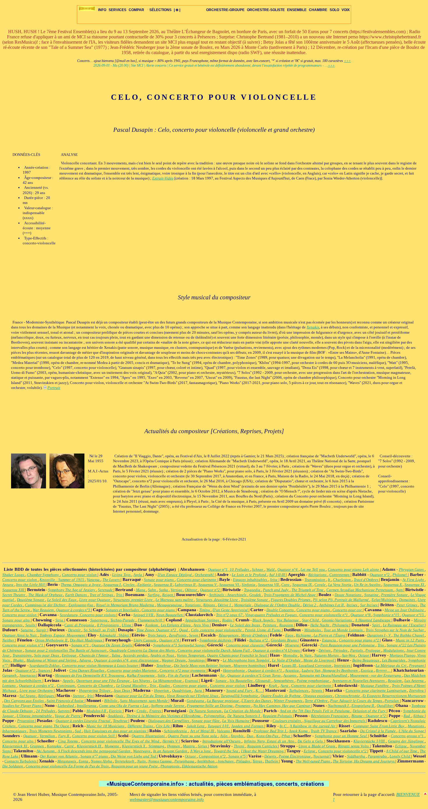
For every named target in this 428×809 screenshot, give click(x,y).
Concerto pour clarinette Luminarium (376, 690)
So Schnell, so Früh (100, 630)
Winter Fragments (288, 700)
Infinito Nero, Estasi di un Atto (270, 741)
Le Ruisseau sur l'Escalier (404, 625)
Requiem (286, 625)
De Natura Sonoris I (244, 716)
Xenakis (313, 327)
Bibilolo (111, 700)
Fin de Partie (179, 675)
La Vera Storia (340, 584)
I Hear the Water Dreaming (263, 751)
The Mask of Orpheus (45, 595)
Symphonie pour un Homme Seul (341, 736)
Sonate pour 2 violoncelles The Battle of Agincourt (66, 650)
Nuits (141, 761)
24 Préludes (46, 711)
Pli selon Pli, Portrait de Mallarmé (341, 600)
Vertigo (177, 590)
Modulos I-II (96, 711)
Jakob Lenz (196, 726)
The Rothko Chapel (409, 635)
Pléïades (243, 761)
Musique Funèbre (375, 685)
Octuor (364, 655)
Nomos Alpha (102, 761)
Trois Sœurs (157, 635)
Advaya (85, 660)
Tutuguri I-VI (218, 726)
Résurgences (229, 635)
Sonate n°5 (237, 756)
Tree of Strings (102, 595)
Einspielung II (363, 705)
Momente (112, 746)
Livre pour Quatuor (95, 600)
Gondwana (196, 700)
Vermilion (48, 736)
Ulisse (127, 625)
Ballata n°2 (259, 640)
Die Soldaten (13, 766)
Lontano (9, 685)
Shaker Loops (13, 574)
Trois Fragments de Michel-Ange (290, 595)
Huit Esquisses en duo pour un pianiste (116, 731)
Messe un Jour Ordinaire (405, 610)
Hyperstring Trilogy (95, 690)
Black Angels (263, 620)
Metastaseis (67, 761)
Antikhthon (206, 761)
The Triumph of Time (308, 590)
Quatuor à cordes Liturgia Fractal (83, 721)
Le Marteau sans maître (174, 600)
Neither (8, 640)
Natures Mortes (327, 655)
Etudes (165, 685)
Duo (250, 736)
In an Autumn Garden (170, 751)
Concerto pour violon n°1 (23, 645)
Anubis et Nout (162, 655)
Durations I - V (379, 635)
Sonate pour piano (159, 579)
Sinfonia (249, 584)
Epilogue (69, 655)
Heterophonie (234, 670)
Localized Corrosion (315, 665)
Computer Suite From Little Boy (379, 726)
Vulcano (224, 731)
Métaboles (313, 630)
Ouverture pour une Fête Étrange (103, 680)
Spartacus (28, 675)
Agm (400, 590)
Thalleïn (272, 761)
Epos (289, 635)
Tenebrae (164, 665)
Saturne (27, 630)
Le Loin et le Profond (249, 574)
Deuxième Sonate (31, 600)
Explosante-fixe (81, 605)
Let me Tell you (313, 569)
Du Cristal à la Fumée (378, 731)
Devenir (75, 630)
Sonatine (371, 595)
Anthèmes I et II (331, 605)
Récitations (318, 574)
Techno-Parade (123, 620)
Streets (317, 690)
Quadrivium (182, 690)
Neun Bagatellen (170, 615)
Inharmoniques (14, 731)
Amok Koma (299, 731)
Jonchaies (225, 761)
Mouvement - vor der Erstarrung (376, 675)
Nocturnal (321, 756)
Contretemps (340, 574)
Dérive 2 (310, 605)
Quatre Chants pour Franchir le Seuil (237, 655)
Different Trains (141, 726)
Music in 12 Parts (410, 640)
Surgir (41, 630)
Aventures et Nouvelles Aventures (359, 680)
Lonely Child (400, 756)
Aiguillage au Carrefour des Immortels (335, 721)
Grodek (255, 595)
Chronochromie (348, 696)
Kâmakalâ (108, 635)
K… (259, 690)
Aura (284, 685)
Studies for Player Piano (22, 705)
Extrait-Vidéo (163, 178)
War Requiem (43, 610)
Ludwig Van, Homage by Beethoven (330, 670)
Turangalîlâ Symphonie (240, 696)
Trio (119, 595)
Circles (129, 584)
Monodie (290, 655)
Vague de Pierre (68, 716)
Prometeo (243, 705)
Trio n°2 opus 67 (229, 615)
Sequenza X (393, 584)
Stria (59, 620)
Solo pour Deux (47, 655)
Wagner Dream (174, 660)
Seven (194, 635)
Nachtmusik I (339, 705)
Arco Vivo (201, 625)
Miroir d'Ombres (254, 635)
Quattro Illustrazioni (149, 736)
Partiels (357, 650)
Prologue (373, 650)
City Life (163, 726)
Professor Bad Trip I (270, 731)
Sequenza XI (414, 584)
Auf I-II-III (277, 574)
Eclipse (401, 746)
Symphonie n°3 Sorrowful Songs (179, 645)
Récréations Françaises (330, 716)
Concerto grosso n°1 (408, 736)
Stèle (162, 675)
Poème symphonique (313, 680)
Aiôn (224, 736)
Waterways (142, 751)
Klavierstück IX (89, 746)
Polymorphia (215, 716)
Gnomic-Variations (337, 620)
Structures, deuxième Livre (217, 600)
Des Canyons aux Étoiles (24, 700)
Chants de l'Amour (94, 655)
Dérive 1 (225, 605)
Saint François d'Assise (66, 700)
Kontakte (55, 746)
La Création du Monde (243, 711)
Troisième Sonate (255, 600)
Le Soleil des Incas (245, 625)
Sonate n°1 (80, 645)
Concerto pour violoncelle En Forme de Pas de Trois (67, 766)
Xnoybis (238, 736)
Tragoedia (252, 590)
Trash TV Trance (324, 731)
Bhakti (18, 660)
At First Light (413, 579)
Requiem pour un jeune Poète (135, 766)
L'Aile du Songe (412, 731)
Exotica (367, 670)
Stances (44, 670)
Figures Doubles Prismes (291, 600)
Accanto (290, 675)
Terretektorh (125, 761)
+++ (347, 61)
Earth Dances (76, 595)
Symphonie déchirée (216, 640)
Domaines (407, 600)
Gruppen (37, 746)
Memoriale (243, 605)
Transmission (315, 579)
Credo (142, 711)
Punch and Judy (276, 590)
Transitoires (22, 655)
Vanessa (93, 579)
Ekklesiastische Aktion (199, 766)
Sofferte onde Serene (168, 705)
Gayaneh (9, 675)
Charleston (342, 579)
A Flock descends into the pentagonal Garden (94, 751)
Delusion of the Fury (370, 711)
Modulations (393, 650)
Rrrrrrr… (383, 670)
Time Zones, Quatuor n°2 (157, 630)
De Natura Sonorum (205, 711)
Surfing (154, 595)
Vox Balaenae (288, 620)
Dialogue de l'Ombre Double (277, 605)
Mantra (189, 746)
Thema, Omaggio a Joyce (81, 584)
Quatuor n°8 (361, 615)
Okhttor (191, 590)
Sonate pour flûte (206, 721)
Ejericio (116, 711)
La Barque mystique (223, 700)
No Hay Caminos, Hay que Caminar (282, 705)
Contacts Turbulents (20, 761)
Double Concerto (280, 610)
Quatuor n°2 (380, 574)
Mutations (416, 726)
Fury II (64, 736)
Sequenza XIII (13, 590)
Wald (271, 569)
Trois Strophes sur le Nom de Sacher (395, 630)
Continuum (66, 685)
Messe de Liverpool (319, 660)
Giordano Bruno (284, 640)
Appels (69, 680)
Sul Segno (28, 696)
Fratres (155, 711)
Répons (209, 605)
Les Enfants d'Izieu (176, 625)
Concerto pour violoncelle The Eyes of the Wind (120, 741)
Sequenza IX (302, 584)
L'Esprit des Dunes (256, 700)
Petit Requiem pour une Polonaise (348, 645)
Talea (116, 655)
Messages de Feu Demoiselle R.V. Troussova (90, 675)
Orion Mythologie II (51, 640)
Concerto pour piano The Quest (44, 726)
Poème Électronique (295, 756)
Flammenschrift (151, 620)
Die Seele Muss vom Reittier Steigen (203, 665)
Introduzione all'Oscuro (222, 741)
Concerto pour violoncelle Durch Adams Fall (214, 650)
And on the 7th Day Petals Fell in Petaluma (315, 711)
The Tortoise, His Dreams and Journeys (364, 761)
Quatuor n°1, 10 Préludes (229, 569)
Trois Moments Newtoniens (51, 731)
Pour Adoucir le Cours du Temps (356, 700)
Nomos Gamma (160, 761)
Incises (352, 605)
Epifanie (144, 584)
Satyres (64, 711)
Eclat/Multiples (384, 600)
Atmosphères (284, 680)
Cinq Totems (68, 741)
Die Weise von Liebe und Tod (134, 756)
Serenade (106, 590)
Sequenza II (163, 584)
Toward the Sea (226, 751)
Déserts (270, 756)
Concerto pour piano (159, 610)
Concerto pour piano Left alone (354, 569)
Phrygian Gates (412, 569)
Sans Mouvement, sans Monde (144, 700)
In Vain (306, 655)
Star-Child (311, 620)
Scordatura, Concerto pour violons (88, 615)
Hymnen (174, 746)
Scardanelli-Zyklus (44, 665)
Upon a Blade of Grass (317, 746)
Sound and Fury (240, 690)
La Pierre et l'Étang (330, 635)
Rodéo (228, 620)
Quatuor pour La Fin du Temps (140, 696)
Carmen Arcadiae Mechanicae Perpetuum (360, 590)
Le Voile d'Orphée (286, 660)
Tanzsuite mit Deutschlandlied (323, 675)
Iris (90, 696)
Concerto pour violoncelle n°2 (343, 751)
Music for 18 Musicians (105, 726)
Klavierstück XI (15, 746)
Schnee (258, 569)
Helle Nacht (320, 625)
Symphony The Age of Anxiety (72, 590)
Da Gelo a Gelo (311, 741)
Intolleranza (87, 705)
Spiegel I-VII (143, 615)
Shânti (124, 635)
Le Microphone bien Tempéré (246, 660)
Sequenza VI (229, 584)
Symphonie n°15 (386, 615)
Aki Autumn (46, 751)
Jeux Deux (122, 690)
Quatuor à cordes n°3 (73, 610)
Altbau (419, 716)
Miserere (292, 645)
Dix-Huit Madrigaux (86, 640)
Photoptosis (170, 766)
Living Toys (121, 574)
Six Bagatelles (241, 680)
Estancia (329, 640)
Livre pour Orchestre (37, 690)
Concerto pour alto (18, 741)
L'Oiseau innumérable (35, 716)
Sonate (221, 680)
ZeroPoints (178, 635)
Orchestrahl (205, 574)
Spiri (376, 625)
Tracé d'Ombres (366, 579)
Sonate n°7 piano (94, 756)
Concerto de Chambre (95, 685)
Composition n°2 (213, 756)
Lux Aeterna (414, 680)
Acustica (292, 670)
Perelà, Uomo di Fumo (263, 630)
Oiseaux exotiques (318, 696)
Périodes (340, 650)
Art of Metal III (202, 731)
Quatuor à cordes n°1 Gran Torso (254, 675)
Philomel (400, 574)
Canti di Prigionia (79, 625)
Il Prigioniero (108, 625)
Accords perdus (135, 655)
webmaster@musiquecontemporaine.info (167, 799)
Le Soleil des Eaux (62, 600)
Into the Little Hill (31, 584)
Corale (320, 584)
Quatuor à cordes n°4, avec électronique (127, 660)
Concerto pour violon (80, 574)
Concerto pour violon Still (94, 736)
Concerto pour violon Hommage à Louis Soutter (100, 665)
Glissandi (263, 680)
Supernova (99, 620)
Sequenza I (112, 584)
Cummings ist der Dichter (45, 605)
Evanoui (192, 680)
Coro (285, 584)
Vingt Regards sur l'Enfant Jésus (193, 696)
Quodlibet (385, 705)
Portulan (392, 700)
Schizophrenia (176, 731)
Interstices (342, 665)
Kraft (273, 685)
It (329, 579)
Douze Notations (348, 595)
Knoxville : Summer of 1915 (62, 579)
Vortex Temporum (191, 655)
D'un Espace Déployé (175, 574)
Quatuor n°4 (287, 569)
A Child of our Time (402, 751)
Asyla (138, 574)
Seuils (30, 625)
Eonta (84, 761)
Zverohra (417, 690)
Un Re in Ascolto (368, 584)
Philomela (340, 625)
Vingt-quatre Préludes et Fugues (271, 615)
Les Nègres (142, 680)
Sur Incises (369, 605)
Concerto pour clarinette (197, 579)
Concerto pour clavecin (245, 645)
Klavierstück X (134, 746)
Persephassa (184, 761)
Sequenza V (207, 584)
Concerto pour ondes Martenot (132, 670)
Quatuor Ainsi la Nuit (20, 635)
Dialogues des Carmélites (169, 721)
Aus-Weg (349, 655)
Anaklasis (116, 716)
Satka (164, 590)
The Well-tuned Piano (313, 761)
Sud (78, 731)
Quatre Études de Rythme (281, 696)
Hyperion (162, 690)
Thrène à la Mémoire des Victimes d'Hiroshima (164, 716)
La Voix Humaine (236, 721)
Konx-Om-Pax (268, 736)
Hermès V (170, 741)
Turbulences (299, 690)
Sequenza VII (269, 584)
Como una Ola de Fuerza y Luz (124, 705)
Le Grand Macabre (132, 685)
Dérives (325, 650)
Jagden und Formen (247, 726)
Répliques (46, 696)
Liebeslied (66, 705)
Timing (205, 610)
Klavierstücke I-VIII (369, 741)
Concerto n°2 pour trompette (183, 670)
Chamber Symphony (43, 574)
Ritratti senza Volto (354, 746)
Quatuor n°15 (413, 615)
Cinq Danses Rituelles (87, 670)
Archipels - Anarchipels (228, 595)
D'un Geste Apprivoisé (231, 610)
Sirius (203, 746)
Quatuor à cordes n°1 (265, 670)
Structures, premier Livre (133, 600)
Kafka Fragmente (141, 675)
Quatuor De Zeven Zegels (112, 645)
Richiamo (304, 635)
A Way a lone (201, 751)
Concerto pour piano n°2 (359, 640)
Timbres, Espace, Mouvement (63, 635)
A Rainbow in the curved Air (313, 726)
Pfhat (286, 736)
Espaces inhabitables (250, 579)
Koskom (152, 625)
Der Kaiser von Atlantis (59, 756)
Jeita (274, 579)
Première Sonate (394, 595)
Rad (407, 716)
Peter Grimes (407, 605)
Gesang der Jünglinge (406, 741)
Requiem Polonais (278, 716)
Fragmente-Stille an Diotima (210, 705)
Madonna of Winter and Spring (51, 660)
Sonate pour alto (16, 620)
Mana (141, 590)
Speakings (197, 660)
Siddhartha (356, 756)
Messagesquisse (170, 605)
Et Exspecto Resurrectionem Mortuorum (394, 696)
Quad (184, 630)
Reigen (168, 595)
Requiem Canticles (262, 746)
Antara (8, 584)
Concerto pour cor (348, 610)
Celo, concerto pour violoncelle (217, 630)
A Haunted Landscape (373, 620)
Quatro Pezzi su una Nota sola (193, 736)
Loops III (289, 665)
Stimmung (156, 746)
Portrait (53, 387)
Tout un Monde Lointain (344, 630)
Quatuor (30, 736)
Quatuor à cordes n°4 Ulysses (277, 650)
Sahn (152, 590)
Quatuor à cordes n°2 (37, 685)
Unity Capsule (146, 640)
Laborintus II (185, 584)
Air (223, 675)
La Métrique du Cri (391, 665)
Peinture (270, 625)
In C (283, 726)
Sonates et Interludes (123, 610)
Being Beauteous (366, 660)
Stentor (79, 696)
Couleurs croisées (287, 721)
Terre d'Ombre (316, 700)
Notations (193, 605)
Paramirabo (378, 756)
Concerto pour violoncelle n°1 (324, 615)
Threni (239, 746)
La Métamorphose (168, 680)
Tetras (257, 761)
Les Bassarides (394, 660)
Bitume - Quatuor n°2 (369, 716)
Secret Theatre (14, 595)
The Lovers (111, 579)
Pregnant (417, 665)
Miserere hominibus (250, 665)
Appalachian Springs (202, 620)
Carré (69, 746)
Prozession (26, 721)
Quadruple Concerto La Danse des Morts (142, 650)
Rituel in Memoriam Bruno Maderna (125, 605)
